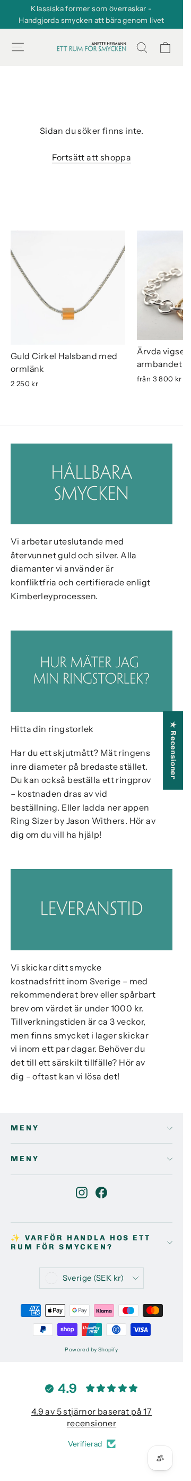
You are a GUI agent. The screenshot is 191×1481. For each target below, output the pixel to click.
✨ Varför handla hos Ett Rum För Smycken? (81, 1242)
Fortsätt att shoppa (92, 157)
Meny (25, 1128)
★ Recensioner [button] (173, 750)
